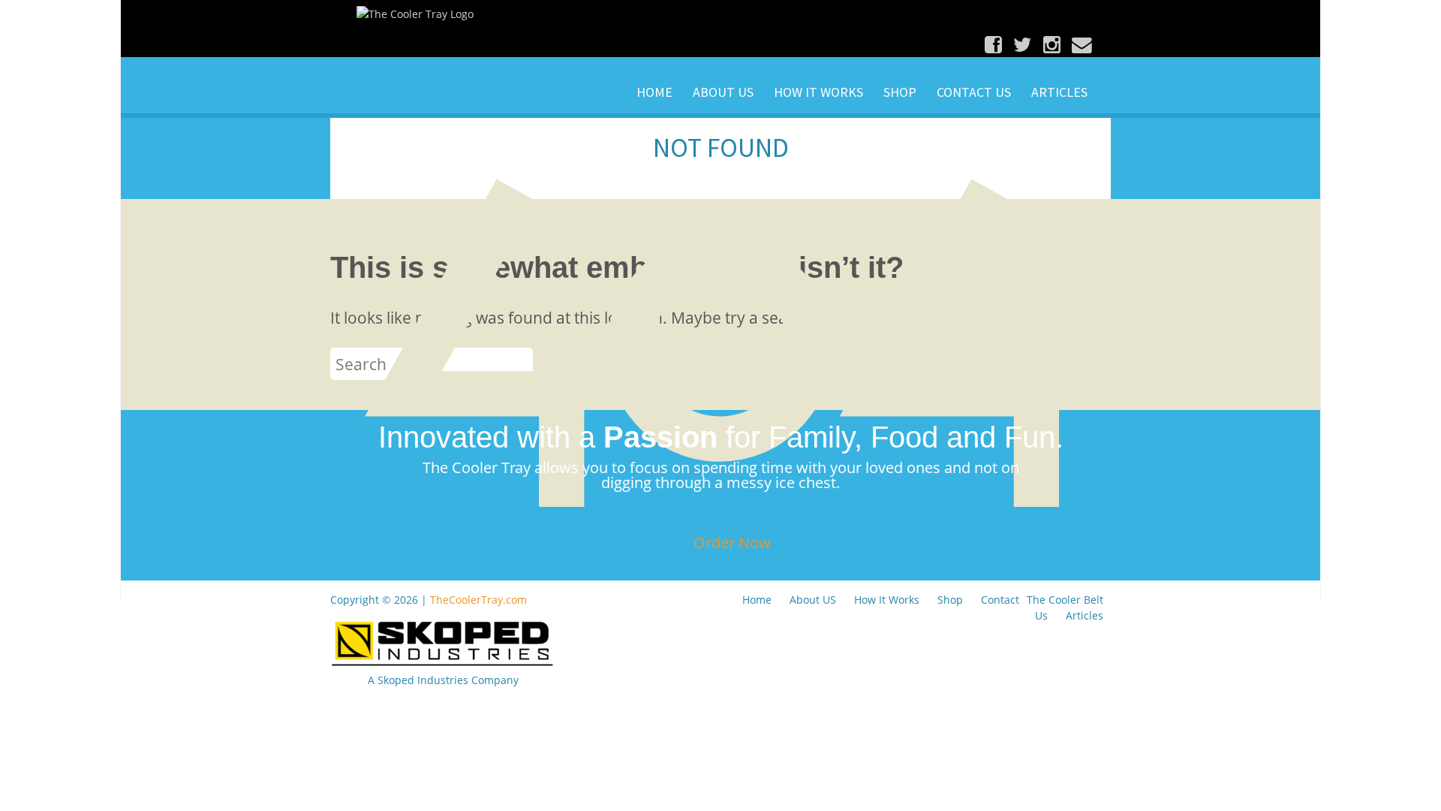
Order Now (732, 542)
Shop (899, 92)
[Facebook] (997, 44)
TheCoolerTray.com (478, 599)
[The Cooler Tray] (415, 13)
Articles (1059, 92)
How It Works (818, 92)
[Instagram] (1055, 44)
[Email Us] (1084, 44)
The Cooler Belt (1065, 599)
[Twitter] (1026, 44)
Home (654, 92)
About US (723, 92)
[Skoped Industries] (442, 642)
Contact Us (974, 92)
